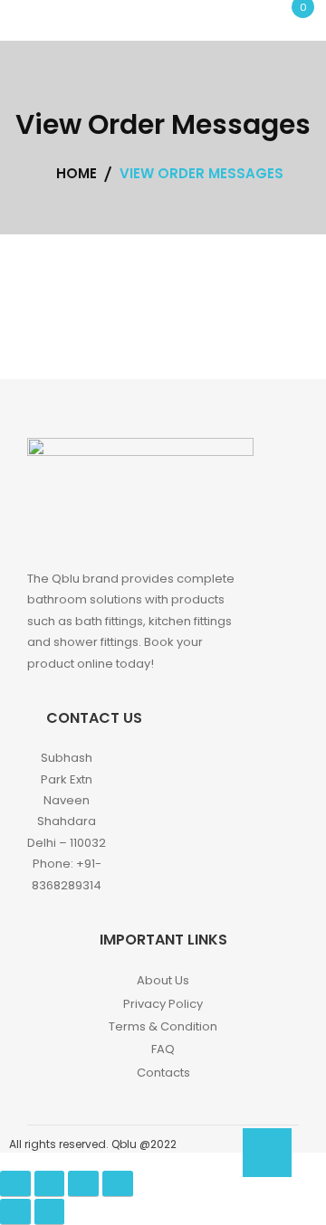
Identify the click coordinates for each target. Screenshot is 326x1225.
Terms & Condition (163, 1026)
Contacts (163, 1072)
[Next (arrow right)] (49, 1212)
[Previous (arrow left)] (15, 1212)
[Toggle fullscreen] (83, 1184)
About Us (163, 980)
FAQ (163, 1049)
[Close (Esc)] (15, 1184)
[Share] (49, 1184)
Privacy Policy (163, 1003)
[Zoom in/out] (117, 1184)
